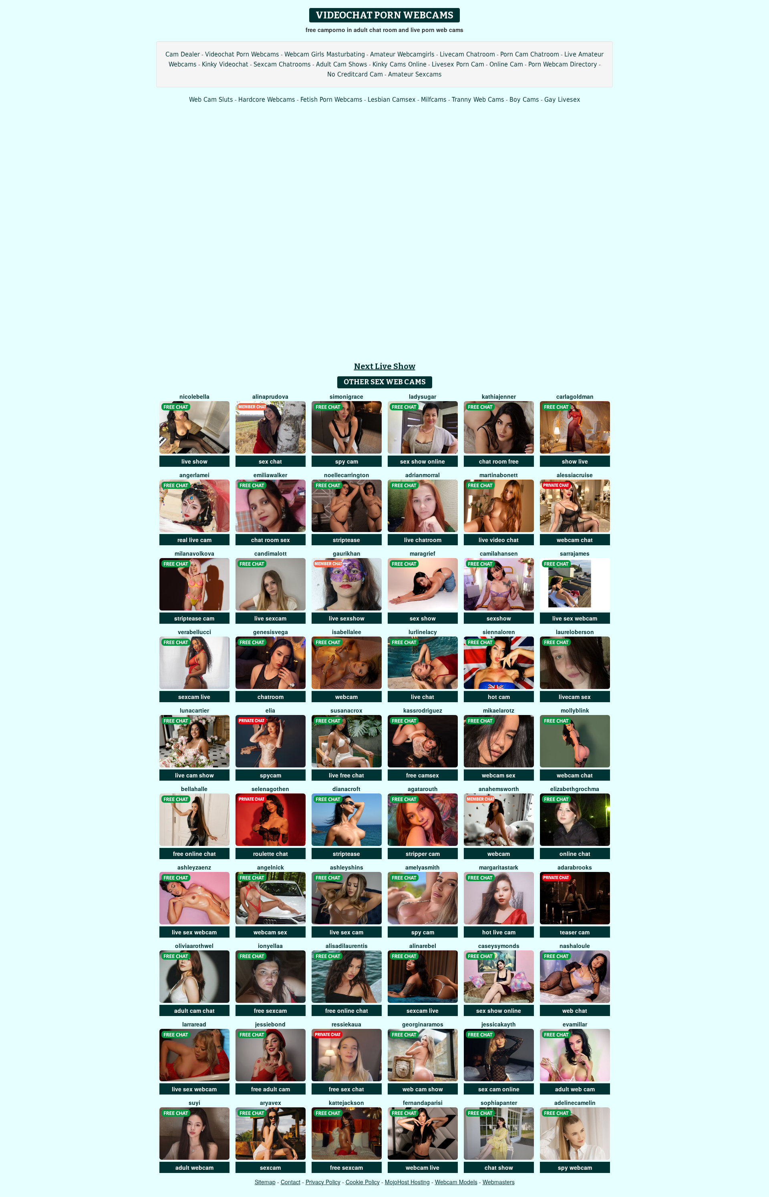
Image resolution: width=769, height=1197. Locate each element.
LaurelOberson (575, 632)
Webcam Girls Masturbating (324, 54)
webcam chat (575, 540)
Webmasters (499, 1182)
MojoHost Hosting (407, 1182)
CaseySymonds (498, 946)
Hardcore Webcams (266, 99)
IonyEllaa (270, 946)
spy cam (346, 461)
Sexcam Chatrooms (282, 64)
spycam (270, 775)
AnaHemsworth (499, 789)
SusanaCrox (346, 710)
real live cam (194, 540)
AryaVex (270, 1103)
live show (194, 461)
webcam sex (498, 775)
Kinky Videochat (225, 64)
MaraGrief (422, 553)
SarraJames (575, 553)
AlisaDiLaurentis (347, 946)
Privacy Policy (323, 1182)
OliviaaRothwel (194, 946)
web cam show (423, 1089)
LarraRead (194, 1024)
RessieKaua (346, 1024)
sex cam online (498, 1089)
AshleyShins (346, 867)
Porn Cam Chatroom (529, 54)
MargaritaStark (498, 867)
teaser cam (575, 932)
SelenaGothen (270, 789)
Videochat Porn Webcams (242, 54)
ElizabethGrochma (574, 789)
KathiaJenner (499, 396)
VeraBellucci (194, 632)
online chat (575, 854)
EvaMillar (575, 1024)
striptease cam (194, 618)
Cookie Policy (363, 1182)
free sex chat (346, 1089)
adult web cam (575, 1089)
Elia (270, 710)
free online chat (194, 854)
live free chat (346, 775)
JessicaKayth (498, 1024)
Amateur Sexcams (415, 74)
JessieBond (270, 1024)
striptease (346, 540)
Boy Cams (524, 99)
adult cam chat (194, 1010)
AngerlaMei (194, 475)
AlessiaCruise (575, 475)
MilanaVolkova (194, 553)
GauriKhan (346, 553)
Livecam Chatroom (467, 54)
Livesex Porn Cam (458, 64)
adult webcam (194, 1167)
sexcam (270, 1167)
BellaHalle (194, 789)
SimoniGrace (346, 396)
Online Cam (506, 64)
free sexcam (270, 1010)
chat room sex (270, 540)
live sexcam (270, 618)
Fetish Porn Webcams (331, 99)
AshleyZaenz (194, 867)
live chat (422, 697)
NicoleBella (194, 396)
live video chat (499, 540)
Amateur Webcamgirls (402, 54)
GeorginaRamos (422, 1024)
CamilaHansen (499, 553)
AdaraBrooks (575, 867)
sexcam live (194, 697)
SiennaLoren (499, 632)
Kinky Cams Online (399, 64)
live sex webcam (574, 618)
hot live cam (498, 932)
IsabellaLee (346, 632)
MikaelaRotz (498, 710)
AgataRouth (423, 789)
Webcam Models (456, 1182)
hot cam (499, 697)
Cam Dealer (182, 54)
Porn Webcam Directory (562, 64)
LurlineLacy (423, 632)
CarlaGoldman (575, 396)
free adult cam (270, 1089)
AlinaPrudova (270, 396)
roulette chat (270, 854)
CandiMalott (270, 553)
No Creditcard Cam (355, 74)
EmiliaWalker (270, 475)
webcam (346, 697)
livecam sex (575, 697)
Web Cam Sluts (211, 99)
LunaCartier (194, 710)
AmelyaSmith (422, 867)
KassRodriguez (422, 710)
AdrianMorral (422, 475)
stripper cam (423, 854)
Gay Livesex (562, 99)
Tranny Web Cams (478, 99)
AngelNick (270, 867)
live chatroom (422, 540)
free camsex (422, 775)
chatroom (271, 697)
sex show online (422, 461)
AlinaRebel (422, 946)
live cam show (194, 775)
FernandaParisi (423, 1103)
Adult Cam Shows (341, 64)
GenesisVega (270, 632)
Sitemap (265, 1182)
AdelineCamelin (575, 1103)
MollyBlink (575, 710)
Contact (290, 1182)
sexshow (499, 618)
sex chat (270, 461)
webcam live (422, 1167)
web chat (574, 1010)
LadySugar (422, 396)
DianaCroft (346, 789)
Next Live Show (384, 366)
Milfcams (434, 99)
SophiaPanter (499, 1103)
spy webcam (575, 1167)
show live (575, 461)
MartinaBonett (498, 475)
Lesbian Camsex (392, 99)
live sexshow (346, 618)
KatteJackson (346, 1103)
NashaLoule (575, 946)
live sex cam (346, 932)
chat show (499, 1167)
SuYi (194, 1103)
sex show (423, 618)
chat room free (499, 461)
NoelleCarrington (346, 475)
